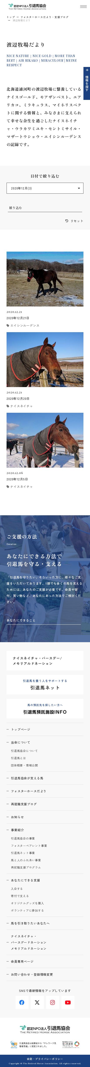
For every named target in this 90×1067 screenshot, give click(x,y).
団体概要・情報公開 (24, 765)
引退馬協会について (24, 751)
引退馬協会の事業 (23, 838)
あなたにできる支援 (25, 880)
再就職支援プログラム (26, 867)
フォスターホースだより (29, 791)
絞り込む (15, 207)
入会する (17, 889)
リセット (77, 221)
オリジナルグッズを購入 (27, 903)
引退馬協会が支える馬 (27, 778)
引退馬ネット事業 (23, 853)
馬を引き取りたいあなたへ (30, 923)
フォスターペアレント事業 (29, 846)
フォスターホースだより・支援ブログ (45, 17)
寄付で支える (20, 896)
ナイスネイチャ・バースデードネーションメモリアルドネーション (29, 942)
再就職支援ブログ (24, 804)
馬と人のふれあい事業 (26, 860)
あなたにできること (21, 620)
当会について (20, 742)
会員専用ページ (22, 961)
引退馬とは (18, 758)
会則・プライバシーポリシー (45, 1059)
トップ (11, 17)
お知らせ (17, 817)
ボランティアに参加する (27, 910)
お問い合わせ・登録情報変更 (32, 974)
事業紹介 (17, 830)
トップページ (20, 729)
